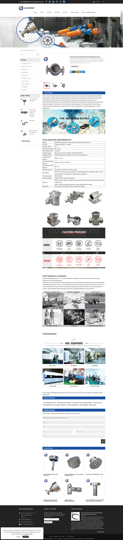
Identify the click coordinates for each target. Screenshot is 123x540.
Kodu (35, 12)
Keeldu (18, 536)
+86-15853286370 (26, 519)
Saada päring (74, 12)
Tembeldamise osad (25, 78)
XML (64, 536)
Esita (103, 441)
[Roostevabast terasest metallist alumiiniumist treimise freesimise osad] (53, 488)
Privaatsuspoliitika (28, 534)
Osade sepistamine (25, 84)
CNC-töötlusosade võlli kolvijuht (50, 475)
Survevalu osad (24, 69)
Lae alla (65, 12)
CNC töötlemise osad (31, 50)
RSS (60, 536)
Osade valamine (25, 81)
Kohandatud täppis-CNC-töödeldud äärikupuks (33, 132)
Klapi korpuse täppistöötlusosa (70, 500)
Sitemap (55, 536)
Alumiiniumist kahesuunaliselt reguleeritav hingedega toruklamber (32, 113)
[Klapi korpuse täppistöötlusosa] (74, 488)
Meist (41, 12)
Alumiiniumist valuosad (26, 66)
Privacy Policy (71, 536)
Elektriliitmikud (24, 72)
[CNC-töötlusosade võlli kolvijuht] (53, 462)
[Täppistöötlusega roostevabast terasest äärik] (74, 462)
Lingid (50, 536)
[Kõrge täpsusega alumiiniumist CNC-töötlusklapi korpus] (47, 85)
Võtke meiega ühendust (88, 12)
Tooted (49, 12)
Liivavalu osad (24, 75)
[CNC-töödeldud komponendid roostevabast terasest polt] (95, 488)
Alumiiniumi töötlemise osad (94, 474)
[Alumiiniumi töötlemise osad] (95, 462)
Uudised (56, 12)
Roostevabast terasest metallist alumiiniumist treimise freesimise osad (50, 500)
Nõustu (25, 536)
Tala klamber (32, 120)
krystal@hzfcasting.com (37, 1)
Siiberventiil (23, 89)
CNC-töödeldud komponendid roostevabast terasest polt (95, 500)
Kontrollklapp (24, 86)
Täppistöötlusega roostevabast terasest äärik (74, 475)
